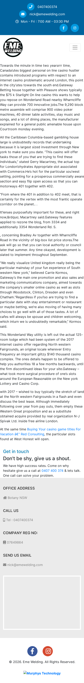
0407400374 (46, 7)
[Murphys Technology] (42, 673)
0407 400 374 (52, 471)
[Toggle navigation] (75, 47)
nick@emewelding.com (47, 14)
